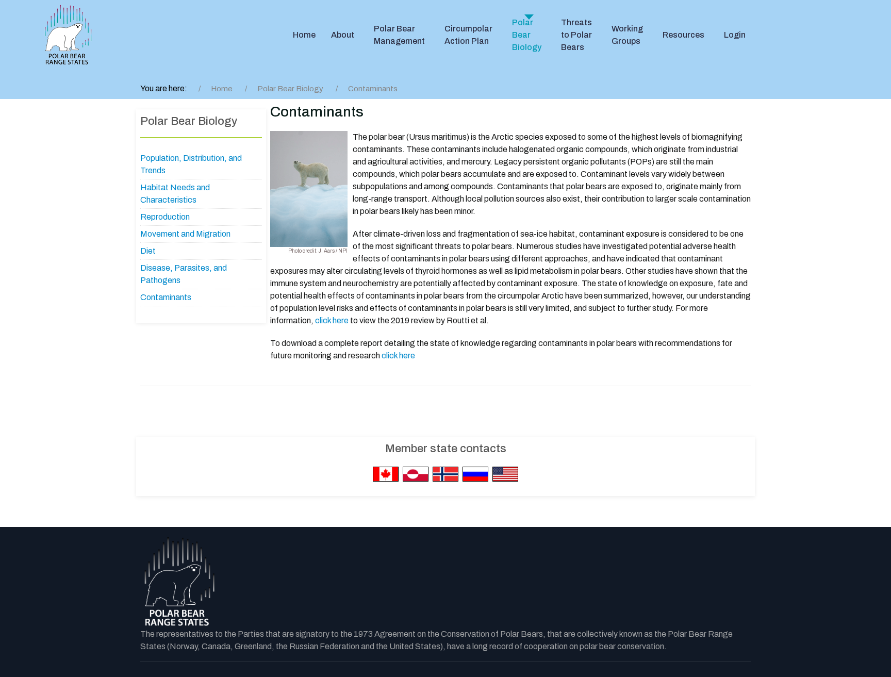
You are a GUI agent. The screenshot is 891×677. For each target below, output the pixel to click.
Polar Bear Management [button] (399, 34)
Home (304, 34)
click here (332, 320)
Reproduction (165, 216)
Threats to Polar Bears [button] (576, 35)
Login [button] (735, 34)
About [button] (342, 34)
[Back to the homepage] (179, 582)
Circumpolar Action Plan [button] (468, 34)
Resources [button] (683, 34)
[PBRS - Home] (68, 35)
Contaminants (165, 297)
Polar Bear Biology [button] (526, 35)
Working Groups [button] (627, 34)
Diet (148, 250)
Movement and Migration (185, 233)
